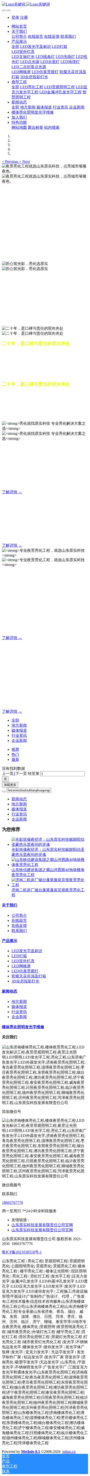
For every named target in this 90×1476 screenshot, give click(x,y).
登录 (15, 17)
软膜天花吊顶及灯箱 (29, 976)
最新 (15, 759)
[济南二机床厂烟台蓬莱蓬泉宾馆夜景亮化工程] (50, 885)
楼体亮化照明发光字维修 (23, 1027)
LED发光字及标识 (27, 951)
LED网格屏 (21, 966)
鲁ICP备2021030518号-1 (22, 1252)
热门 (15, 754)
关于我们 (9, 905)
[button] (10, 162)
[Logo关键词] (45, 4)
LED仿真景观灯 (25, 971)
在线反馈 (19, 926)
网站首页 (19, 26)
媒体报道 (19, 730)
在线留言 (19, 920)
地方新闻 (19, 725)
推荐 (15, 749)
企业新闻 (19, 740)
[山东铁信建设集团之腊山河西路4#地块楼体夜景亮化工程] (50, 865)
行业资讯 (19, 735)
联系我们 (19, 931)
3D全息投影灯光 (25, 981)
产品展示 (9, 941)
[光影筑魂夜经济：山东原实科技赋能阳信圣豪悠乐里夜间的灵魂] (50, 844)
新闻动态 (19, 799)
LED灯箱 (19, 956)
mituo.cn (69, 1452)
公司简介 (19, 915)
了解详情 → (12, 492)
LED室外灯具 (23, 961)
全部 (15, 47)
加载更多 (10, 785)
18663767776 (12, 1202)
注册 (24, 17)
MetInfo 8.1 (30, 1452)
